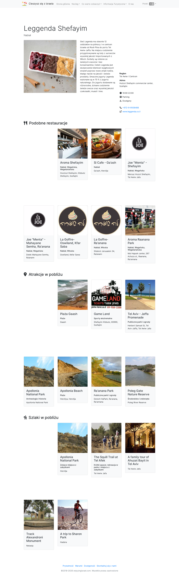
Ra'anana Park (103, 391)
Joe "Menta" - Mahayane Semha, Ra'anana (38, 243)
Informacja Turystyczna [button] (114, 4)
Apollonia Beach (71, 391)
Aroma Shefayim (71, 162)
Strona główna (63, 4)
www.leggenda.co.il (131, 111)
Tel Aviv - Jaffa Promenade (138, 315)
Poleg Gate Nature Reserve (138, 392)
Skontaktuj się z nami (106, 566)
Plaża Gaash (68, 314)
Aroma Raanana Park (139, 241)
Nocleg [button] (75, 4)
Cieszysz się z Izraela (41, 3)
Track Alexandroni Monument (34, 537)
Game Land (102, 314)
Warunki (78, 566)
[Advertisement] (89, 16)
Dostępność (89, 566)
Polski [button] (145, 3)
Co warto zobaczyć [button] (91, 4)
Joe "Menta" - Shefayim (137, 164)
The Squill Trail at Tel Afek (106, 458)
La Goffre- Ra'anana (101, 241)
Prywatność (68, 566)
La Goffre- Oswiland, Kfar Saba (70, 243)
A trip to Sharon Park (71, 535)
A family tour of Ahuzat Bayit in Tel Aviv (138, 460)
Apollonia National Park (35, 392)
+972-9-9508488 (130, 107)
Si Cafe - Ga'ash (105, 162)
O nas (131, 4)
